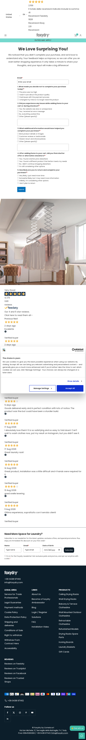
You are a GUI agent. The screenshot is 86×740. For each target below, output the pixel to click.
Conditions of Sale (13, 630)
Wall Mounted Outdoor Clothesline (70, 614)
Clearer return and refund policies (32, 139)
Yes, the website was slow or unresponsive (35, 109)
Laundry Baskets (67, 647)
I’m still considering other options (32, 166)
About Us (36, 594)
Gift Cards (64, 651)
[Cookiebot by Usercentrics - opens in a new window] (73, 350)
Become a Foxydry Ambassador (41, 601)
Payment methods (13, 607)
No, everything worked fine (29, 114)
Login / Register (39, 612)
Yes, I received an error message (32, 111)
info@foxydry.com (13, 582)
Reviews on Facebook (15, 673)
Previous (8, 318)
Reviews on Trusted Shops (14, 680)
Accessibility (10, 648)
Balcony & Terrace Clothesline (68, 605)
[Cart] (75, 35)
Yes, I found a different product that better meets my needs (43, 161)
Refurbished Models (68, 629)
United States (9, 15)
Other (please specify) (28, 116)
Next (15, 318)
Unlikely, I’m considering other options (33, 181)
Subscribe (69, 550)
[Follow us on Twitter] (14, 712)
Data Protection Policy (15, 617)
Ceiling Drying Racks (69, 594)
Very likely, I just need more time (31, 175)
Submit (21, 189)
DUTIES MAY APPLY (43, 40)
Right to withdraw (13, 635)
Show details (73, 381)
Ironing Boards (66, 642)
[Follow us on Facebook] (7, 712)
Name (7, 545)
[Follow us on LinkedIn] (7, 719)
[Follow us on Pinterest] (26, 712)
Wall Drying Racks (67, 599)
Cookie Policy (11, 612)
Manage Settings (41, 388)
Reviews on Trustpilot (15, 668)
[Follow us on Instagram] (20, 712)
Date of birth (48, 545)
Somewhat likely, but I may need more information (39, 178)
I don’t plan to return (27, 183)
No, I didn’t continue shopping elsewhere (35, 164)
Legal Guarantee (12, 602)
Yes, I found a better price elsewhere (33, 159)
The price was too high (28, 92)
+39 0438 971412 (12, 579)
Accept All (70, 388)
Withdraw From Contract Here (12, 642)
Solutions (36, 617)
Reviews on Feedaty (14, 663)
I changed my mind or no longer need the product (39, 100)
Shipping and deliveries (11, 624)
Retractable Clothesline (65, 622)
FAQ (34, 622)
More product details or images (31, 134)
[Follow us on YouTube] (32, 712)
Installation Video (40, 626)
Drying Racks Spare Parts (68, 635)
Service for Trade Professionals (13, 596)
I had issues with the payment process (34, 97)
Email (20, 78)
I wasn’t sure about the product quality (34, 95)
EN (24, 14)
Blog (34, 607)
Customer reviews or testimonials (32, 136)
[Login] (81, 35)
